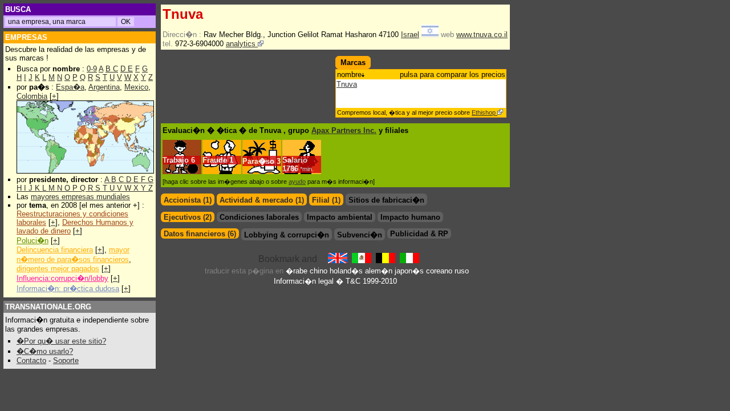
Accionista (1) (188, 200)
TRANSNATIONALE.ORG (48, 307)
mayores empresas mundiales (80, 196)
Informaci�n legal (304, 281)
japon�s (409, 271)
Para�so (258, 161)
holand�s (346, 271)
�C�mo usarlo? (45, 351)
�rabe (296, 271)
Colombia (32, 96)
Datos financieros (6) (200, 233)
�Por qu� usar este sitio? (61, 341)
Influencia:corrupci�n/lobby (62, 278)
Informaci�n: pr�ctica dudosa (68, 288)
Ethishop (484, 112)
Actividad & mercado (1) (262, 200)
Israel (410, 34)
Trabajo (176, 160)
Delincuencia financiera (55, 249)
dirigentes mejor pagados (58, 268)
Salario (294, 160)
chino (318, 271)
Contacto (31, 360)
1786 (298, 168)
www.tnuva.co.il (482, 34)
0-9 (92, 69)
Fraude (214, 160)
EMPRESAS (26, 37)
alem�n (378, 271)
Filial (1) (326, 200)
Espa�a (70, 87)
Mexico (136, 87)
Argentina (104, 87)
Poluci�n (32, 240)
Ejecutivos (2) (188, 217)
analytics (242, 43)
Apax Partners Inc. (343, 130)
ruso (462, 271)
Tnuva (346, 84)
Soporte (66, 360)
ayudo (297, 181)
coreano (439, 271)
